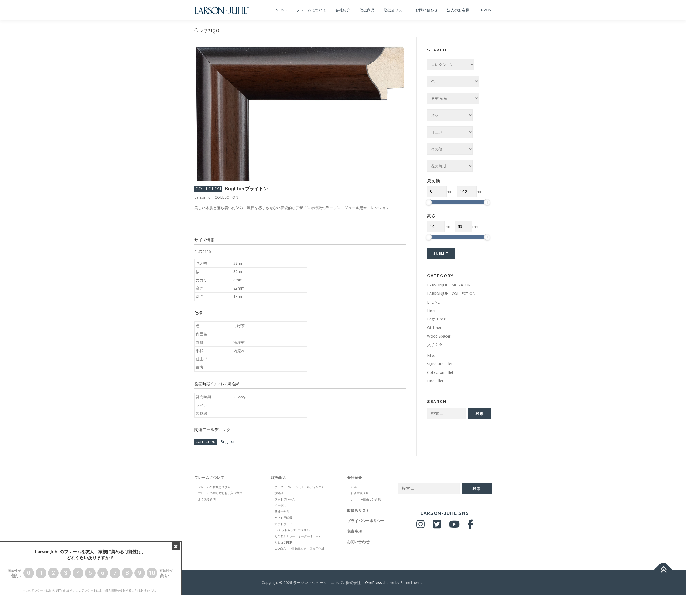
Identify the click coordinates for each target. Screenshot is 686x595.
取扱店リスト (395, 10)
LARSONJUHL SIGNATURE (450, 284)
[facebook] (471, 526)
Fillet (431, 355)
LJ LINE (433, 302)
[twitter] (437, 526)
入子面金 (434, 344)
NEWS (281, 10)
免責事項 (354, 531)
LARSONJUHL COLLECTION (451, 293)
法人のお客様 (458, 10)
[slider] (429, 202)
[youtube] (454, 526)
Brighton (228, 441)
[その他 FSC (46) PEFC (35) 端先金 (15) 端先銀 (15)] (450, 149)
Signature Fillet (440, 363)
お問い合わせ (426, 10)
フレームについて (311, 10)
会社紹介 (343, 10)
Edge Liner (436, 318)
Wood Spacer (438, 336)
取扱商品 (367, 10)
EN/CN (485, 10)
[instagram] (420, 526)
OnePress (373, 582)
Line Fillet (435, 380)
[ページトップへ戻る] (663, 569)
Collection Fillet (440, 372)
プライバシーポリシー (366, 520)
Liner (431, 310)
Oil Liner (434, 327)
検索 (480, 413)
